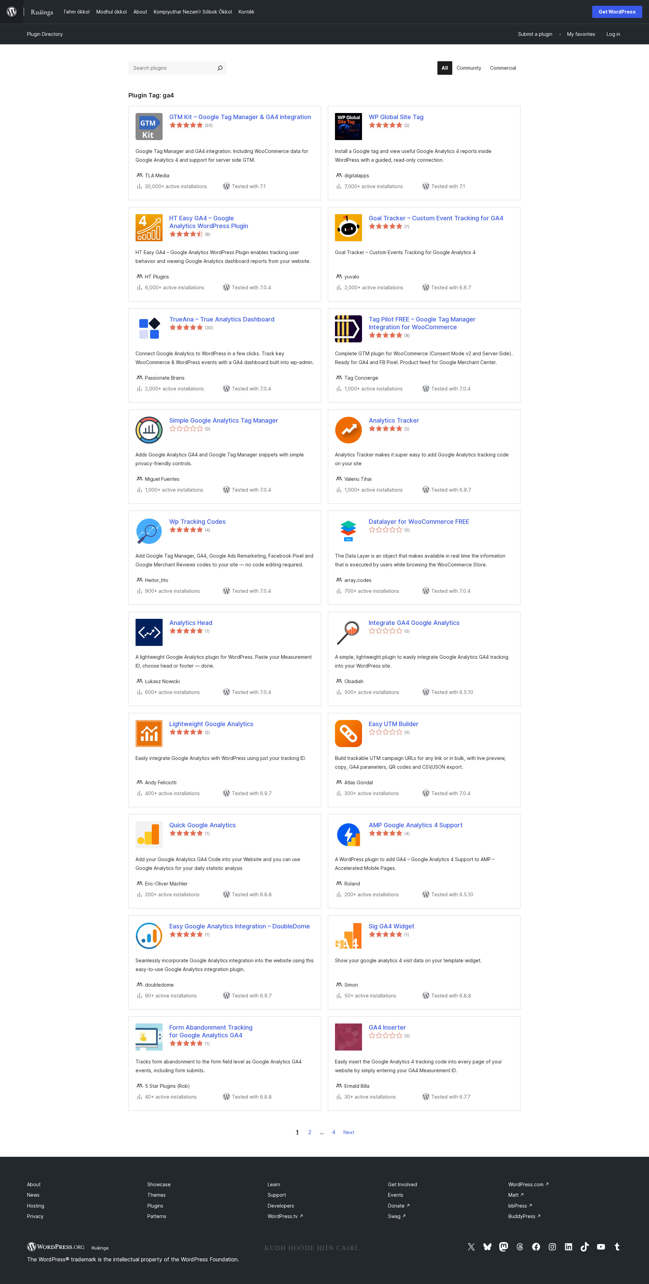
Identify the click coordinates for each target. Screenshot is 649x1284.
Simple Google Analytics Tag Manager (223, 420)
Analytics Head (190, 622)
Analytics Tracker (394, 420)
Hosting (35, 1206)
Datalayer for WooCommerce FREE (419, 521)
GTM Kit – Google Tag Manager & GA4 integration (240, 116)
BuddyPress (524, 1216)
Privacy (35, 1216)
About (34, 1184)
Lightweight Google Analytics (211, 723)
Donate (399, 1206)
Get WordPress (617, 12)
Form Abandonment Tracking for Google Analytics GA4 (211, 1031)
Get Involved (402, 1184)
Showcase (159, 1184)
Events (395, 1195)
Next (348, 1132)
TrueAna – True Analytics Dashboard (221, 319)
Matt (516, 1195)
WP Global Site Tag (396, 116)
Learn (274, 1184)
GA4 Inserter (387, 1027)
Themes (156, 1195)
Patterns (156, 1216)
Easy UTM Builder (393, 723)
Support (277, 1195)
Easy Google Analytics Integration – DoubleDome (239, 926)
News (33, 1195)
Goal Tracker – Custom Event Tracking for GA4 (436, 218)
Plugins (155, 1206)
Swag (397, 1216)
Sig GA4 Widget (391, 926)
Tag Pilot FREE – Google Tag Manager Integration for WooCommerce (422, 323)
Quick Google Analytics (202, 825)
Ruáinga (100, 1248)
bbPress (520, 1206)
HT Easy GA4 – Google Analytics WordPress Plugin (208, 222)
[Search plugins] (220, 68)
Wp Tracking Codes (197, 521)
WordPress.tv (286, 1216)
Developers (281, 1206)
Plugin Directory (45, 34)
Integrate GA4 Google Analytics (414, 622)
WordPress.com (528, 1184)
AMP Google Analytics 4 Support (416, 825)
